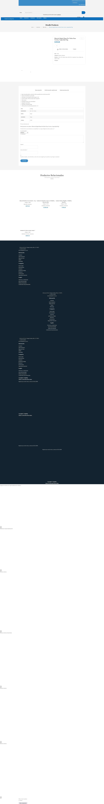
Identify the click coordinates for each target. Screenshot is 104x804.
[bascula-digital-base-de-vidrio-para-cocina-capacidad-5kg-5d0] (27, 72)
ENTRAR (78, 17)
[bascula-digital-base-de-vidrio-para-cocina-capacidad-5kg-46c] (35, 74)
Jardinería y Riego (22, 270)
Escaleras (44, 205)
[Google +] (66, 60)
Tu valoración (23, 134)
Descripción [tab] (38, 90)
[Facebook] (59, 60)
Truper (55, 58)
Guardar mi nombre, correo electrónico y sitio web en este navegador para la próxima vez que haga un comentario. (40, 156)
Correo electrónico (23, 149)
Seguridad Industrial (23, 275)
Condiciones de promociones (24, 284)
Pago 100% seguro (82, 4)
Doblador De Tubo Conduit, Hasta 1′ (27, 230)
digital (80, 57)
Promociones (21, 273)
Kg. (82, 57)
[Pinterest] (64, 60)
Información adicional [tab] (51, 90)
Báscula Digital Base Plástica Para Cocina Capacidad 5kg (83, 38)
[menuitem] (21, 18)
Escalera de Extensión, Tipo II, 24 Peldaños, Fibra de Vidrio (46, 201)
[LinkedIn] (68, 60)
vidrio (58, 58)
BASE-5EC (70, 57)
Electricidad (21, 265)
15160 (59, 57)
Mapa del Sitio (21, 258)
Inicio (32, 27)
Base (66, 57)
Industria (38, 27)
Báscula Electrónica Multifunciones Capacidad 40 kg (81, 38)
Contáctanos (75, 2)
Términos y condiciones (23, 279)
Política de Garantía (22, 282)
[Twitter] (61, 60)
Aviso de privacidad (22, 281)
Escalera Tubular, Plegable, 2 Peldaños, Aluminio (64, 201)
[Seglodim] (25, 8)
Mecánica (20, 272)
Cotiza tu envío (74, 0)
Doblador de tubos (25, 233)
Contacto (20, 255)
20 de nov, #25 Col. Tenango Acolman (26, 247)
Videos (20, 259)
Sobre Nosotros (22, 256)
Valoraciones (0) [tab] (64, 90)
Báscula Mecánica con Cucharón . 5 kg (28, 200)
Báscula (64, 57)
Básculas (44, 27)
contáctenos (59, 14)
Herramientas (21, 267)
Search (83, 12)
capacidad (74, 57)
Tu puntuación (23, 130)
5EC (61, 57)
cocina (77, 57)
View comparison (23, 803)
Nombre (22, 144)
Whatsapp (21, 261)
